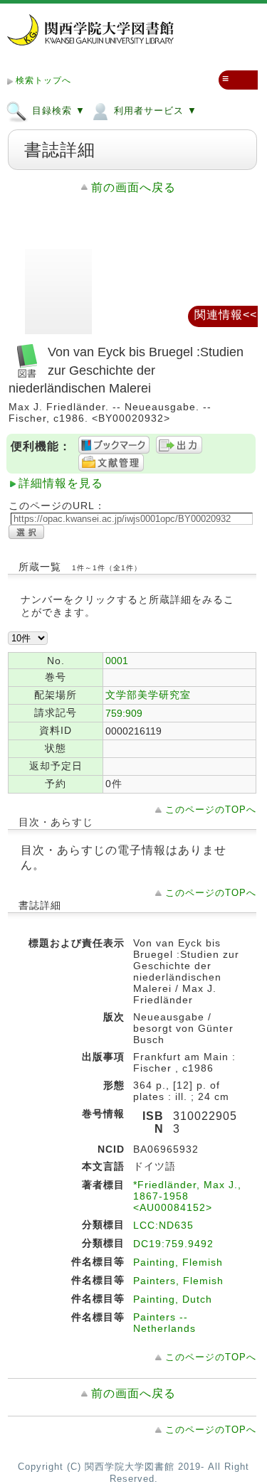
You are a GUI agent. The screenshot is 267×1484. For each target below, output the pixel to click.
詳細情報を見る (61, 483)
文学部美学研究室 (148, 694)
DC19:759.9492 (173, 1243)
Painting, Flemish (178, 1262)
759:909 (123, 713)
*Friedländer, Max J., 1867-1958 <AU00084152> (187, 1196)
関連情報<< (225, 315)
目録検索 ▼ (56, 110)
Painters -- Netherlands (164, 1322)
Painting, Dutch (172, 1299)
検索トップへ (43, 80)
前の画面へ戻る (133, 187)
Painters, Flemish (178, 1280)
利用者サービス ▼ (153, 110)
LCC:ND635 (163, 1225)
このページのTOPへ (210, 809)
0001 (116, 660)
